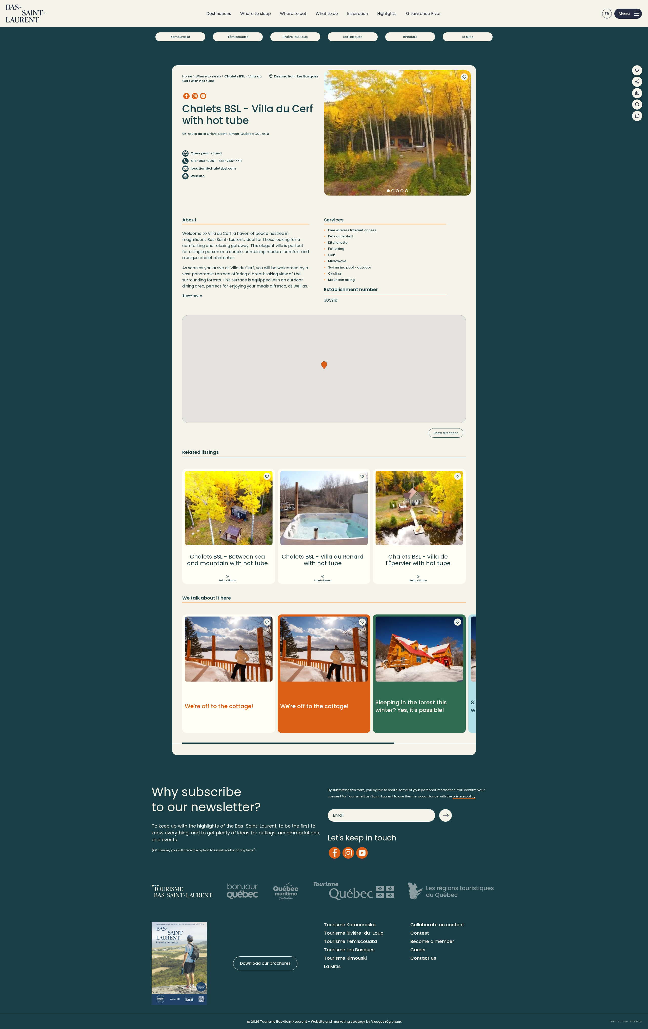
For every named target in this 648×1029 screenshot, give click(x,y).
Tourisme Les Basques (349, 949)
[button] (324, 365)
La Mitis (467, 37)
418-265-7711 (230, 160)
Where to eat (293, 13)
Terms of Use (619, 1021)
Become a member (432, 941)
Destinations (218, 13)
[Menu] (628, 14)
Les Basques (352, 37)
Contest (419, 933)
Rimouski (410, 37)
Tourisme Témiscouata (350, 941)
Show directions (446, 433)
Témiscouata (238, 37)
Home (187, 76)
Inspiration (357, 13)
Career (418, 949)
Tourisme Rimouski (345, 958)
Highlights (386, 13)
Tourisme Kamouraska (350, 924)
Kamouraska (180, 37)
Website (198, 176)
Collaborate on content (437, 924)
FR (607, 13)
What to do (327, 13)
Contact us (423, 958)
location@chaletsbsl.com (213, 168)
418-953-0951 (203, 160)
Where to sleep (255, 13)
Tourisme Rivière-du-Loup (353, 933)
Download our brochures (265, 963)
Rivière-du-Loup (295, 37)
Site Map (636, 1021)
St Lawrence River (423, 13)
